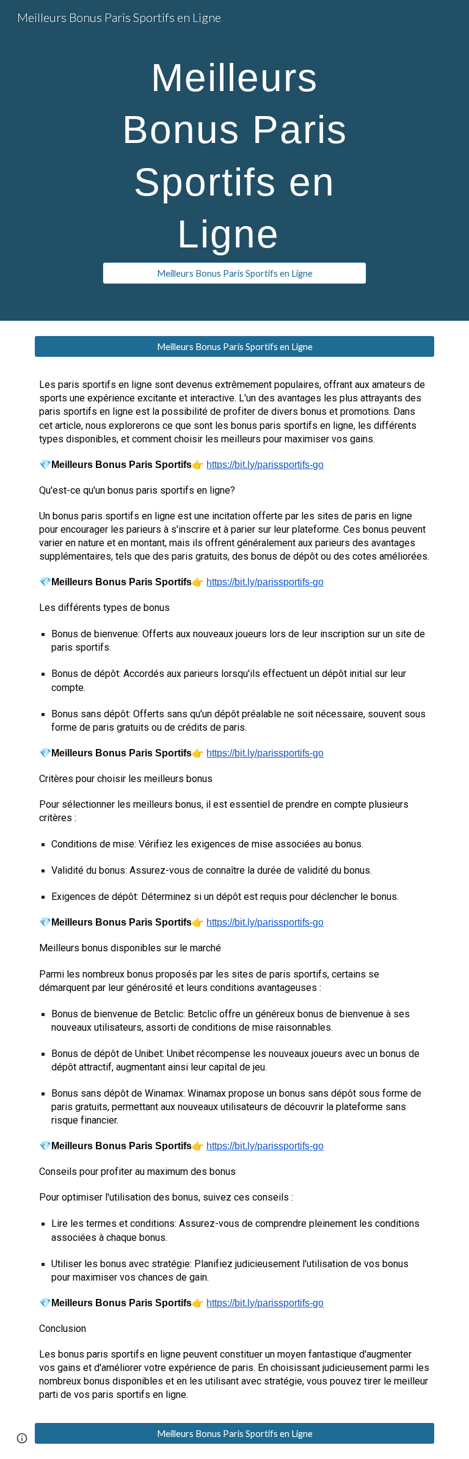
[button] (22, 1438)
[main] (234, 149)
